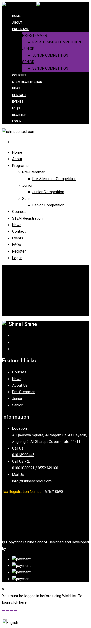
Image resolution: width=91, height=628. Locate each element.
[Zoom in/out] (3, 610)
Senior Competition (50, 68)
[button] (10, 622)
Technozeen (17, 548)
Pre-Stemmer (34, 35)
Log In (16, 121)
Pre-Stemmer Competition (56, 42)
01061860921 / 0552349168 (35, 468)
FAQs (16, 108)
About (17, 22)
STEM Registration (27, 82)
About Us (20, 385)
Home (16, 16)
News (16, 88)
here (23, 602)
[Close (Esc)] (15, 610)
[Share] (11, 610)
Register (19, 115)
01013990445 (23, 455)
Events (18, 101)
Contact (19, 95)
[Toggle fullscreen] (7, 610)
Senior (28, 62)
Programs (20, 29)
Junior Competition (50, 55)
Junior (28, 49)
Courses (19, 75)
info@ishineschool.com (32, 481)
